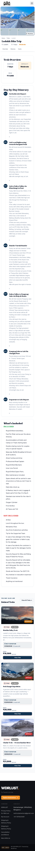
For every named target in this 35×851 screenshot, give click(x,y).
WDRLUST (4, 807)
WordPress (14, 848)
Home (3, 38)
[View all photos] (17, 17)
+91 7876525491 (19, 817)
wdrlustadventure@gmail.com (24, 813)
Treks (8, 38)
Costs (19, 49)
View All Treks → (27, 600)
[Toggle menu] (32, 3)
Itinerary (13, 49)
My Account (5, 817)
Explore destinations (9, 797)
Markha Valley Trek (10, 630)
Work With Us (5, 838)
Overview (5, 49)
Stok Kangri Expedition (11, 686)
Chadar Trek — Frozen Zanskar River (17, 743)
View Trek (17, 657)
